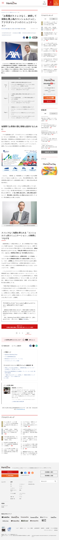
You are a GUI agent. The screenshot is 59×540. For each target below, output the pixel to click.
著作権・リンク (23, 528)
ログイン (50, 101)
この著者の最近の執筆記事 (18, 401)
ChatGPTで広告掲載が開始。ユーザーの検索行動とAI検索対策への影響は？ (11, 444)
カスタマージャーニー (6, 35)
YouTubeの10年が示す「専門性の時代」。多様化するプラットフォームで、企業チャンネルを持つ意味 (30, 439)
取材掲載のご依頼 (49, 475)
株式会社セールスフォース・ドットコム (14, 358)
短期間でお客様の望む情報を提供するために (21, 82)
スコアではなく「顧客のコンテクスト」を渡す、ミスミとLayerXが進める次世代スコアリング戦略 (30, 424)
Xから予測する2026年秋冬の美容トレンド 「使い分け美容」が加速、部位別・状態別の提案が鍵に (49, 126)
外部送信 (56, 530)
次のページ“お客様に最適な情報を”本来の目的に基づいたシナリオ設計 (19, 326)
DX (11, 484)
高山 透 (11, 28)
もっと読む (6, 378)
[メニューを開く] (3, 3)
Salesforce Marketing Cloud (11, 354)
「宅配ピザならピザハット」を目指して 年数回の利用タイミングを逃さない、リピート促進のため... (20, 375)
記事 (45, 113)
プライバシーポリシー (48, 530)
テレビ (20, 496)
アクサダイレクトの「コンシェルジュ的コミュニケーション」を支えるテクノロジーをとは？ (23, 101)
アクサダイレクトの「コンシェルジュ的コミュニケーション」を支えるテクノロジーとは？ (23, 88)
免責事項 (42, 528)
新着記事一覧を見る (49, 152)
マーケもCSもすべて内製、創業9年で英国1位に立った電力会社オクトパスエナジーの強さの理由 (30, 446)
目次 (20, 78)
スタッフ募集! (30, 528)
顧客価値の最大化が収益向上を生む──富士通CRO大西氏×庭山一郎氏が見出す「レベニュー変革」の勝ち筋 (49, 133)
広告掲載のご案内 (49, 472)
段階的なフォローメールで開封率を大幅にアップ (22, 107)
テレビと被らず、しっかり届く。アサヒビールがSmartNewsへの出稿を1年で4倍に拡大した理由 (11, 424)
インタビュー (22, 484)
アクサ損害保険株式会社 (10, 356)
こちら (24, 319)
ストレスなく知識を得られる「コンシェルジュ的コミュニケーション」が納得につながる (23, 85)
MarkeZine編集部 (4, 28)
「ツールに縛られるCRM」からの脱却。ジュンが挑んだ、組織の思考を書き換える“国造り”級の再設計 (11, 451)
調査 (20, 490)
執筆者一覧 (12, 498)
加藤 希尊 (17, 28)
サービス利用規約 (54, 528)
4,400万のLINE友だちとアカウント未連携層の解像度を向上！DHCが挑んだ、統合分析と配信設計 (30, 431)
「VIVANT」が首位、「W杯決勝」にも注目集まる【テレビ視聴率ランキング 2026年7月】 (11, 431)
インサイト (12, 488)
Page (5, 98)
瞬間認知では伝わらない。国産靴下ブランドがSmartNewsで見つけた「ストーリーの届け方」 (30, 453)
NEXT (28, 333)
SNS (20, 498)
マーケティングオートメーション (29, 32)
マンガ (20, 486)
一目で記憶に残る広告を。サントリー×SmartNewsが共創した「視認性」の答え (11, 438)
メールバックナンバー (50, 94)
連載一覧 (12, 496)
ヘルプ (17, 528)
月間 (53, 19)
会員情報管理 (36, 528)
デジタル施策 (13, 493)
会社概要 (47, 528)
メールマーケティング (6, 32)
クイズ (20, 488)
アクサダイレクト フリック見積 (12, 360)
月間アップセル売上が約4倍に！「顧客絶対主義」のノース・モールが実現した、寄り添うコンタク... (19, 368)
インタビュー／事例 (17, 32)
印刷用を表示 (6, 345)
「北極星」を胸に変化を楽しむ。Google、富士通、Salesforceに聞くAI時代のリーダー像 (49, 147)
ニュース (53, 113)
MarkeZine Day (31, 484)
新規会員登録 (49, 97)
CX (11, 486)
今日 (45, 19)
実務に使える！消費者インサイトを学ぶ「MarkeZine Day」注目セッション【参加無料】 (49, 119)
